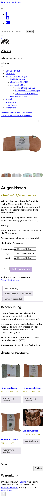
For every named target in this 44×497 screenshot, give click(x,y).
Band (7, 258)
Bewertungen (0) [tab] (13, 298)
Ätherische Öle (17, 85)
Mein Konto (11, 104)
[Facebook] (6, 14)
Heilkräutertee (17, 79)
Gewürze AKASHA (19, 82)
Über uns (10, 73)
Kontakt (9, 99)
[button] (39, 121)
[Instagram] (7, 19)
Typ (7, 253)
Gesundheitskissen (19, 96)
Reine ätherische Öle (25, 87)
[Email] (8, 23)
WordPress (6, 490)
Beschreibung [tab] (11, 288)
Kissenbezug (7, 249)
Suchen (4, 464)
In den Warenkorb (21, 269)
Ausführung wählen (8, 399)
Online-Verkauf (13, 70)
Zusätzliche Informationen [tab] (18, 293)
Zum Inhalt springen (11, 2)
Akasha (6, 50)
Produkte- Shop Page (16, 76)
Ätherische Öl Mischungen (27, 90)
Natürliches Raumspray (26, 93)
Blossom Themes (9, 487)
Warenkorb (11, 107)
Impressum (11, 102)
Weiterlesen (31, 441)
